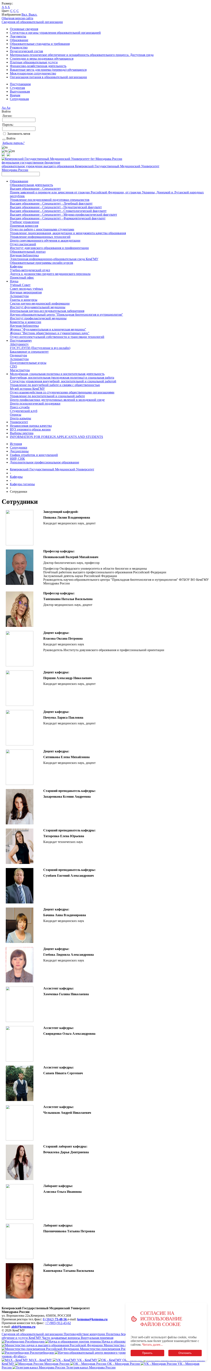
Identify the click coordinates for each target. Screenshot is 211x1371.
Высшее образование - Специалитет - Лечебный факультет (51, 203)
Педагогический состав (26, 51)
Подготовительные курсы (28, 362)
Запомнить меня (18, 133)
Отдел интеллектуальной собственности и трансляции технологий (57, 337)
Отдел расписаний (23, 244)
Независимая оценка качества (31, 425)
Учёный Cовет (20, 285)
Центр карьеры (20, 418)
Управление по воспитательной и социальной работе (47, 396)
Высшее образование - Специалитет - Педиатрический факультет (56, 207)
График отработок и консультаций (34, 455)
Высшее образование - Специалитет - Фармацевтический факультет (58, 218)
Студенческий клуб (23, 411)
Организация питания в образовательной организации (48, 77)
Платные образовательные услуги (34, 62)
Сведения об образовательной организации (32, 22)
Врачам (15, 95)
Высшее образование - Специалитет (35, 188)
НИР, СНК (17, 458)
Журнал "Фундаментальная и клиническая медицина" (48, 329)
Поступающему (21, 340)
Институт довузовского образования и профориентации (49, 248)
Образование (19, 40)
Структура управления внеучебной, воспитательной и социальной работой (63, 381)
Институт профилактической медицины (38, 318)
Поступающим (20, 84)
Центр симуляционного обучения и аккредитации (45, 240)
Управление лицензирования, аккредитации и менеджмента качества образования (68, 233)
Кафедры (16, 266)
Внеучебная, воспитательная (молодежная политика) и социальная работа (62, 377)
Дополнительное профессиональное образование (44, 462)
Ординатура (18, 355)
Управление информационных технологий (40, 237)
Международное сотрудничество (33, 73)
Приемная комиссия (24, 225)
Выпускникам (20, 91)
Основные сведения (24, 29)
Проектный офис (22, 277)
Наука (14, 281)
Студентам (17, 88)
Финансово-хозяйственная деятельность (38, 66)
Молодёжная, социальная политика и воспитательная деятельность (57, 374)
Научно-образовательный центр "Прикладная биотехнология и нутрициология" (66, 314)
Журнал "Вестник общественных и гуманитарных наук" (49, 333)
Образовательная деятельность (31, 185)
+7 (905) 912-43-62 (58, 1323)
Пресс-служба (19, 407)
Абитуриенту (19, 344)
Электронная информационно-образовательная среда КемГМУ (54, 259)
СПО (13, 366)
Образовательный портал (28, 251)
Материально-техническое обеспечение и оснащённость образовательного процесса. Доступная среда (82, 55)
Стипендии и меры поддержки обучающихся (41, 58)
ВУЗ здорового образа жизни (30, 429)
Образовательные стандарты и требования (40, 43)
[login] (4, 139)
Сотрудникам (19, 99)
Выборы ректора (21, 433)
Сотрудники (18, 447)
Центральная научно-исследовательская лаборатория (47, 311)
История (16, 444)
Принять (147, 1353)
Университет (19, 422)
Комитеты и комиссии (25, 322)
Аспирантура (19, 296)
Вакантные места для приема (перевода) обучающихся (48, 69)
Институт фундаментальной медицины (37, 307)
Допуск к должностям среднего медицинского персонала (50, 274)
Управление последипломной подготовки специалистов (49, 199)
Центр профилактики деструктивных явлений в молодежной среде (57, 400)
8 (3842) (55, 1319)
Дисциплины (19, 451)
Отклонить (185, 1353)
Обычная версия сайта (17, 18)
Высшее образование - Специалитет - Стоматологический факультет (58, 211)
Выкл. (33, 14)
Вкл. (25, 14)
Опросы (15, 414)
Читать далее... (152, 1344)
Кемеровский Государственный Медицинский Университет (52, 469)
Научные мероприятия (26, 292)
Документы (18, 36)
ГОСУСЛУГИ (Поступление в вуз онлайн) (40, 348)
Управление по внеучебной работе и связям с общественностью (55, 385)
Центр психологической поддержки (35, 403)
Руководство (19, 47)
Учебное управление (24, 222)
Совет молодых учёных (26, 288)
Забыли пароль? (13, 143)
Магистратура (20, 370)
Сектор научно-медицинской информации (40, 303)
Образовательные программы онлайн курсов (41, 262)
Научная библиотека (24, 255)
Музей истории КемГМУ (27, 388)
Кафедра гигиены (22, 484)
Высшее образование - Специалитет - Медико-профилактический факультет (63, 214)
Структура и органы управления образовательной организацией (55, 32)
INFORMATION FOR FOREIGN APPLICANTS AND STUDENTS (56, 437)
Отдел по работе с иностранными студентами (42, 229)
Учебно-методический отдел (30, 270)
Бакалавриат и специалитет (29, 351)
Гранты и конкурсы (23, 299)
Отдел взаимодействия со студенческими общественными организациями (62, 392)
